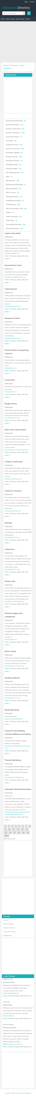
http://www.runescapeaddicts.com (14, 719)
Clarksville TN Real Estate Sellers (18, 789)
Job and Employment (13, 172)
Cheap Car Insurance (13, 491)
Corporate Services (12, 144)
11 (13, 829)
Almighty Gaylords (12, 678)
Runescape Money (12, 710)
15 (6, 832)
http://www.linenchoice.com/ (12, 569)
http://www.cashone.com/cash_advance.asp (16, 449)
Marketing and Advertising (14, 184)
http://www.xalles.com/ (11, 639)
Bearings (8, 523)
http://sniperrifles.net (8, 1015)
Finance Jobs (10, 581)
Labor (8, 176)
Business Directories (12, 124)
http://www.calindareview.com (13, 338)
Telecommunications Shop (14, 208)
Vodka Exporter (11, 289)
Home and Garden (9, 982)
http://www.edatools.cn (11, 391)
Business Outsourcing (13, 129)
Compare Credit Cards (14, 462)
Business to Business (9, 1027)
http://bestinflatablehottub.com (11, 993)
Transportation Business (14, 224)
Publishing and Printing (13, 200)
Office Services (11, 192)
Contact (27, 19)
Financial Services (12, 156)
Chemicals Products (12, 137)
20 (28, 832)
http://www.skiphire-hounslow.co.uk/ (12, 1044)
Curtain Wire (10, 380)
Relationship (7, 68)
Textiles (8, 212)
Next (6, 836)
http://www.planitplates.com (12, 253)
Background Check (12, 318)
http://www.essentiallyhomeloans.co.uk (15, 277)
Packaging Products (12, 196)
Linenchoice (9, 549)
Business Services (9, 928)
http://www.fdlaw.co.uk (11, 368)
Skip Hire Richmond (8, 1024)
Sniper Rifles (6, 1002)
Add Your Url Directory (10, 65)
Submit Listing (10, 19)
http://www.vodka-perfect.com (13, 306)
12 (18, 829)
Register (32, 1)
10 (9, 829)
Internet (6, 920)
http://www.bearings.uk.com (12, 537)
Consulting (9, 140)
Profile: (5, 996)
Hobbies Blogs (7, 1005)
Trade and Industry (12, 216)
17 (15, 832)
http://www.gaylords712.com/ (12, 698)
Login (26, 1)
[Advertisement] (18, 42)
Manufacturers (10, 180)
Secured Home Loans (13, 265)
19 (23, 832)
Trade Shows (10, 220)
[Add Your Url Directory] (16, 7)
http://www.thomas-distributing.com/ (14, 777)
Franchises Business (13, 160)
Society (22, 65)
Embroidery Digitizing (13, 152)
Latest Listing (20, 19)
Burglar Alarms (11, 404)
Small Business (11, 204)
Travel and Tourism (10, 931)
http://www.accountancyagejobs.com (14, 601)
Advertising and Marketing (14, 121)
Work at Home (10, 651)
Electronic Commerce (13, 148)
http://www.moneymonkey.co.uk (13, 479)
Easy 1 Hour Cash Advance (15, 430)
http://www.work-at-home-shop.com (14, 666)
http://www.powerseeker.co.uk (13, 511)
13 (22, 829)
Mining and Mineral (12, 188)
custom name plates (13, 233)
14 (27, 829)
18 (19, 832)
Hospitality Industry (12, 164)
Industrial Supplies (12, 168)
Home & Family (8, 924)
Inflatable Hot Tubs (8, 979)
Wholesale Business (12, 228)
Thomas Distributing (13, 760)
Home (3, 19)
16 (10, 832)
